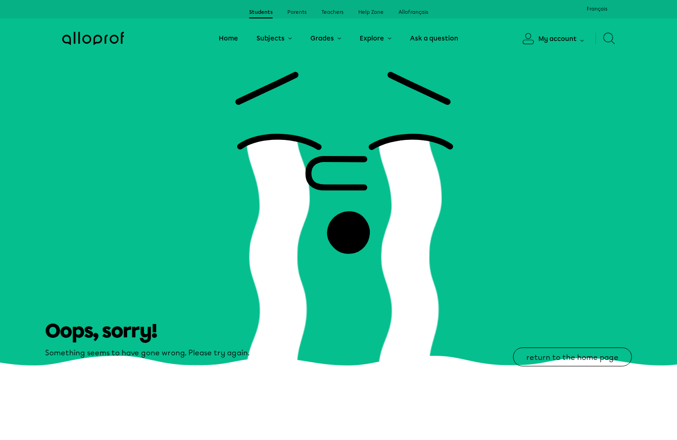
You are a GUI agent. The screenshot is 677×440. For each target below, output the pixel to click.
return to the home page (572, 357)
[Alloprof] (93, 38)
